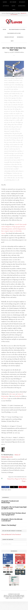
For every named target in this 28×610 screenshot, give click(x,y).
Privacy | (6, 595)
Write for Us (19, 598)
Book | (14, 598)
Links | (23, 596)
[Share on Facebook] (5, 487)
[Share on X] (14, 487)
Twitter (5, 398)
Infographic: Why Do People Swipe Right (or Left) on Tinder (14, 508)
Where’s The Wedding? (8, 525)
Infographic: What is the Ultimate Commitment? (11, 520)
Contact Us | (11, 595)
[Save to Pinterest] (23, 487)
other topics (12, 394)
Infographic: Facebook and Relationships (10, 502)
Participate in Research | (15, 596)
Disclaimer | (17, 595)
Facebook (17, 396)
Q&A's (9, 489)
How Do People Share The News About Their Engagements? (13, 514)
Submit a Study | (9, 598)
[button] (17, 41)
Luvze (14, 22)
